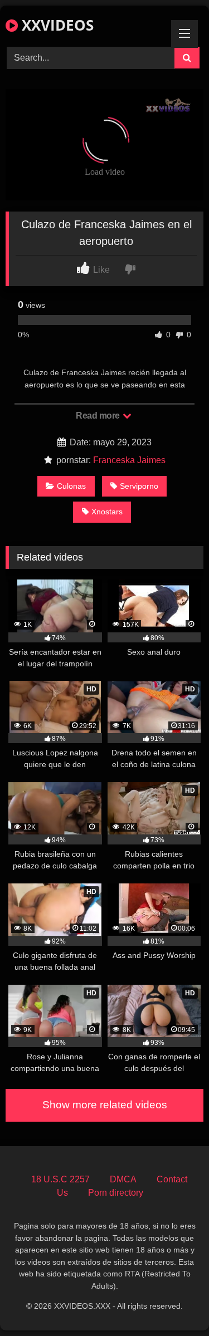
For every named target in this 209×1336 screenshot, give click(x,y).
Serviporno (139, 486)
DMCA (123, 1179)
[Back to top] (174, 1303)
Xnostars (107, 511)
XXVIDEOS (56, 25)
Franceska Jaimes (129, 460)
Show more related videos (104, 1105)
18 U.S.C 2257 (60, 1179)
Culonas (71, 486)
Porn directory (115, 1192)
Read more (98, 415)
